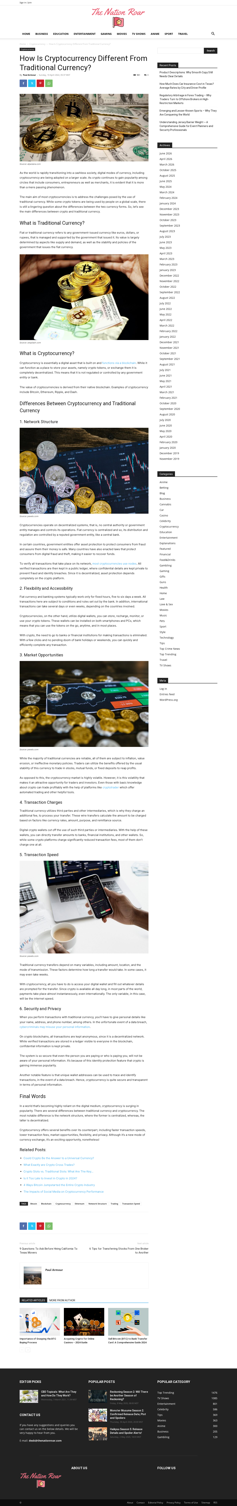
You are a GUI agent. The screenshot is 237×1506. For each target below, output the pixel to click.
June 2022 (166, 309)
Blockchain (46, 1203)
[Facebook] (23, 83)
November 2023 (169, 214)
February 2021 (168, 397)
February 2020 (168, 442)
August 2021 (167, 364)
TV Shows (139, 34)
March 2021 (167, 392)
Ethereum (79, 1203)
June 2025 (166, 181)
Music (163, 615)
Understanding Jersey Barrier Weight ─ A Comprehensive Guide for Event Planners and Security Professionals (186, 126)
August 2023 (167, 231)
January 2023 (168, 270)
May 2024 (165, 186)
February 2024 (168, 198)
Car (162, 510)
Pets (162, 621)
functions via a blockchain (119, 363)
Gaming (106, 34)
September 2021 (170, 359)
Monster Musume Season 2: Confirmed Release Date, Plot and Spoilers (128, 1414)
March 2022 (167, 325)
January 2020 (168, 447)
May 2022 (165, 314)
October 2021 (168, 353)
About (130, 1502)
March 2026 (167, 164)
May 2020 (165, 431)
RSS (215, 1502)
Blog (162, 493)
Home (26, 34)
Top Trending (168, 654)
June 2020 (166, 425)
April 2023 (166, 253)
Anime (155, 34)
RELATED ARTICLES (33, 1300)
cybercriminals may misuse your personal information (55, 1027)
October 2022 (168, 286)
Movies (122, 34)
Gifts (162, 576)
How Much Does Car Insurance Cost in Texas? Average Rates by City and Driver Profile (187, 85)
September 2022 (170, 292)
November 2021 (169, 347)
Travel (183, 34)
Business (41, 34)
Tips (162, 643)
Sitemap (205, 1502)
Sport (169, 34)
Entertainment (85, 34)
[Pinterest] (40, 83)
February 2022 (168, 331)
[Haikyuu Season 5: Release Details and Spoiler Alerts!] (98, 1433)
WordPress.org (169, 700)
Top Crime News (170, 648)
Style (163, 632)
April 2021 (166, 386)
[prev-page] (22, 1350)
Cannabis (165, 504)
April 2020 (166, 436)
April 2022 (166, 320)
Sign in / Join (26, 2)
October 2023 (168, 220)
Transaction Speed (131, 1203)
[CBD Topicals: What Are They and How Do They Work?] (29, 1396)
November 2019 (169, 459)
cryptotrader (111, 787)
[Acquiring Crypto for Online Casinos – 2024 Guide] (84, 1322)
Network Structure (98, 1203)
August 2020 (167, 414)
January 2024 (168, 203)
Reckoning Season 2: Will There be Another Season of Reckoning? (129, 1395)
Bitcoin (33, 1203)
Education (61, 34)
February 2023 (168, 264)
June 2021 (166, 375)
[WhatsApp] (49, 83)
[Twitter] (32, 83)
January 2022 (168, 336)
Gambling (166, 565)
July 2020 (165, 420)
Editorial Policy (155, 1502)
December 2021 (169, 342)
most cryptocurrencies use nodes (114, 563)
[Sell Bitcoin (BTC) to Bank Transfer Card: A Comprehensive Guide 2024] (128, 1322)
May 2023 (165, 248)
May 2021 (165, 381)
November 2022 (169, 281)
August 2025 (167, 175)
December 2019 (169, 453)
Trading (114, 1203)
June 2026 (166, 153)
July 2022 (165, 303)
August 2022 (167, 297)
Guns (163, 582)
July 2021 (165, 370)
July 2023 (165, 236)
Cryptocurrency (37, 44)
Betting (164, 487)
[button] (212, 34)
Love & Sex (166, 604)
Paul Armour (29, 74)
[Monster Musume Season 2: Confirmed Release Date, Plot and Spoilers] (98, 1415)
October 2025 (168, 170)
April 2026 (166, 159)
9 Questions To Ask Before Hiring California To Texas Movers (48, 1250)
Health (164, 587)
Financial (165, 554)
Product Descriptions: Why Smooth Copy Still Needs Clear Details (186, 74)
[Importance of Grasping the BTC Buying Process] (40, 1322)
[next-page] (28, 1350)
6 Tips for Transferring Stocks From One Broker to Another (118, 1250)
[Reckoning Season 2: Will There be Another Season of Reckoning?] (98, 1396)
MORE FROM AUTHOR (62, 1300)
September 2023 (170, 225)
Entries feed (167, 694)
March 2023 (167, 259)
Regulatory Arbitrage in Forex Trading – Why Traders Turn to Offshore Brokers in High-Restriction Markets (185, 99)
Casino (164, 515)
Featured (165, 548)
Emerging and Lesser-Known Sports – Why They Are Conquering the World (188, 112)
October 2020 (168, 403)
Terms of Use (191, 1502)
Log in (163, 688)
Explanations (168, 543)
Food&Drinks (167, 560)
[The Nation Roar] (118, 17)
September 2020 (170, 409)
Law (162, 598)
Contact (141, 1502)
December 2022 (169, 275)
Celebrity (165, 521)
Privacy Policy (174, 1502)
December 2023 (169, 209)
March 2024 (167, 192)
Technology (167, 637)
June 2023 (166, 242)
